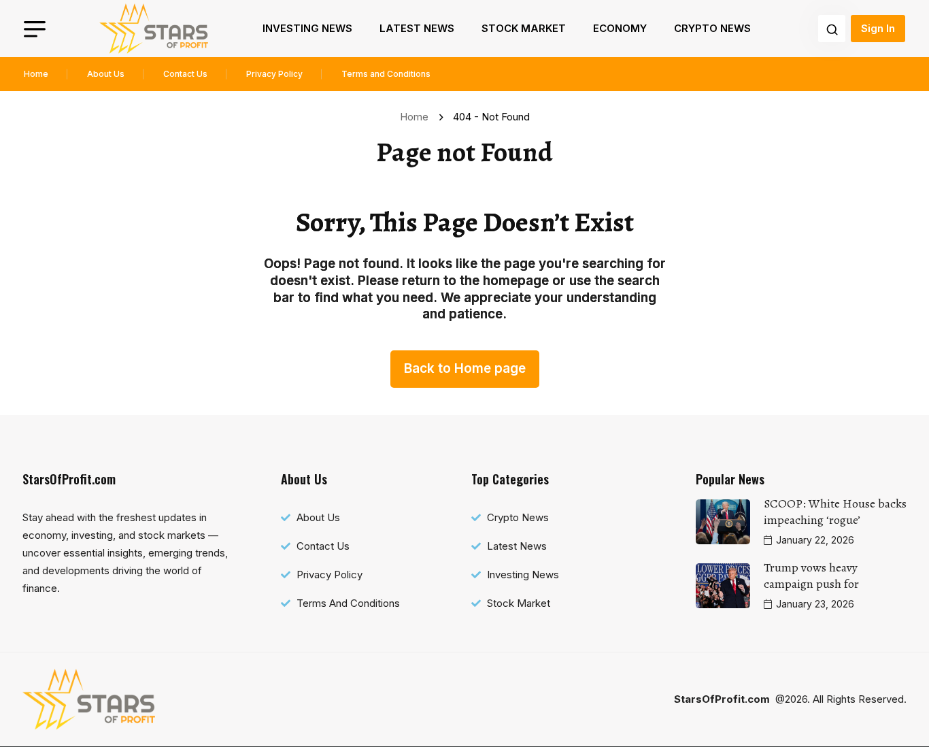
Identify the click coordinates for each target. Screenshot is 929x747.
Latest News (416, 28)
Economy (620, 28)
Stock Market (524, 28)
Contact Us (185, 74)
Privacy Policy (274, 74)
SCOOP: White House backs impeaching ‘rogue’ (835, 511)
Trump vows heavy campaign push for (811, 575)
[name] (153, 28)
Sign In (878, 28)
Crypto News (712, 28)
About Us (105, 74)
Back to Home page (465, 368)
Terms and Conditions (385, 74)
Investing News (307, 28)
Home (36, 74)
